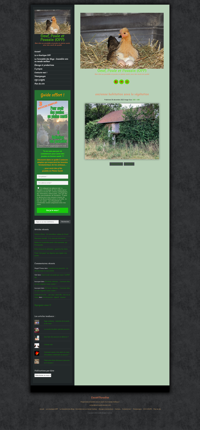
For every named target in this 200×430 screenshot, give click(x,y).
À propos (38, 69)
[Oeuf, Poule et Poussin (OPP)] (122, 40)
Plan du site (39, 84)
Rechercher (65, 221)
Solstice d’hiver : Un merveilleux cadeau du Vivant (51, 234)
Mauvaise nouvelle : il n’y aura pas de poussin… (50, 238)
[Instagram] (127, 80)
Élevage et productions (44, 65)
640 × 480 (136, 100)
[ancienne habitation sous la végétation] (122, 131)
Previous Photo (116, 164)
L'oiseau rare (48, 344)
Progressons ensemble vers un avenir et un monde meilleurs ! (100, 402)
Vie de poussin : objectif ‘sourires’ (54, 297)
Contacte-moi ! (40, 72)
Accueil (37, 51)
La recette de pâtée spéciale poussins (57, 329)
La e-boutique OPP (42, 55)
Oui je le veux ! (52, 210)
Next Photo (129, 164)
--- (100, 403)
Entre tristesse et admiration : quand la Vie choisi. (51, 249)
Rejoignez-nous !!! (42, 305)
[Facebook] (116, 80)
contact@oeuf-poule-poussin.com (100, 405)
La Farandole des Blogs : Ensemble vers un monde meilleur (51, 60)
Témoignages (40, 76)
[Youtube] (122, 80)
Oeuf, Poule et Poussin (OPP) (122, 70)
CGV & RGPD (39, 80)
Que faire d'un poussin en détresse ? (56, 337)
